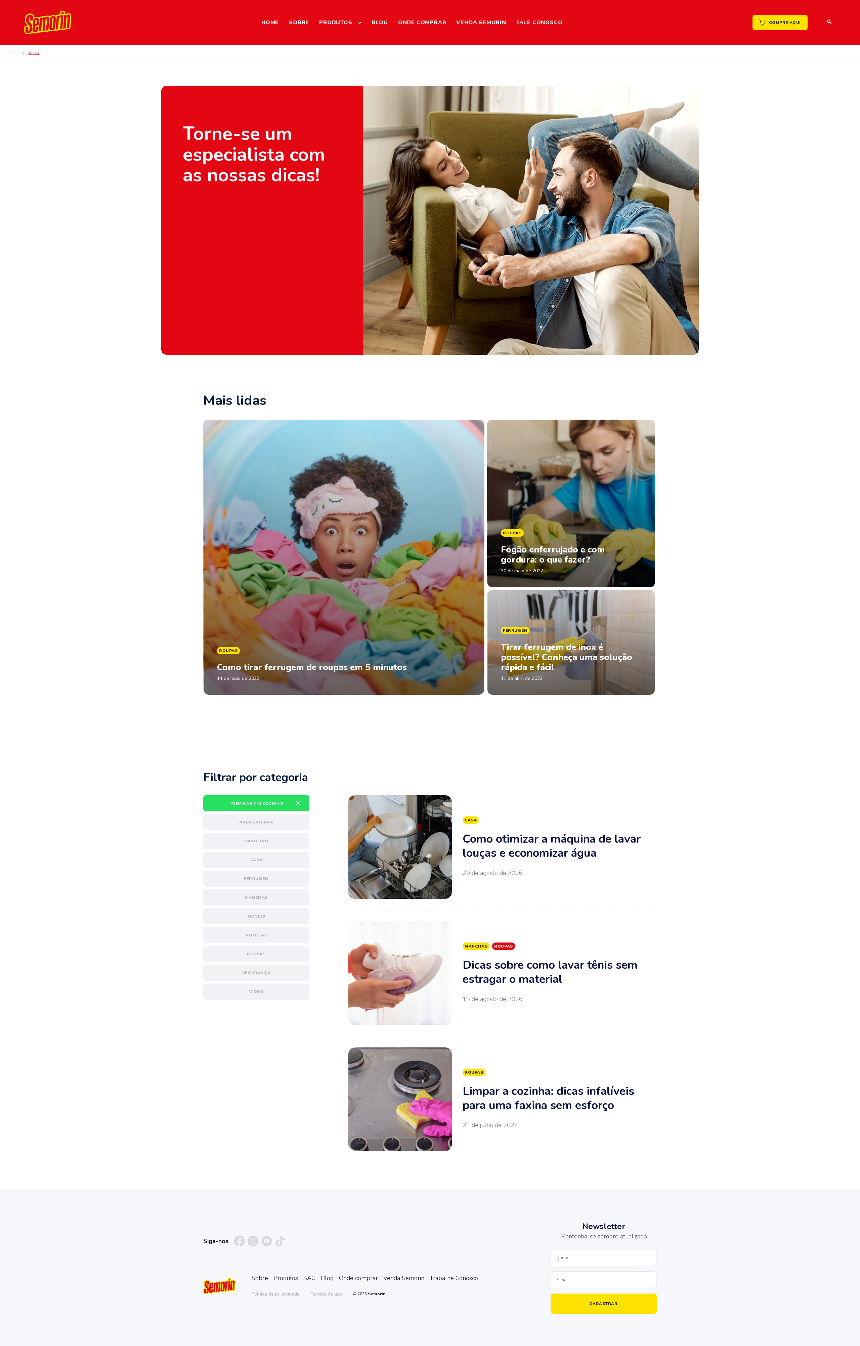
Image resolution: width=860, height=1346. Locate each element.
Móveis (256, 916)
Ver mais (502, 847)
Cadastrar (603, 1303)
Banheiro (256, 841)
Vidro (256, 991)
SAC (309, 1278)
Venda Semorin (481, 22)
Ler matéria (344, 557)
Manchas (256, 897)
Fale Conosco (539, 22)
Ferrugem (256, 878)
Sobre (299, 22)
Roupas (256, 954)
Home (270, 22)
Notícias (256, 935)
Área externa (256, 822)
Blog (380, 22)
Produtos (335, 22)
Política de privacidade (276, 1294)
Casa (256, 859)
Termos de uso (326, 1294)
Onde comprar (422, 22)
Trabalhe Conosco (454, 1278)
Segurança (256, 972)
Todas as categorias (256, 803)
